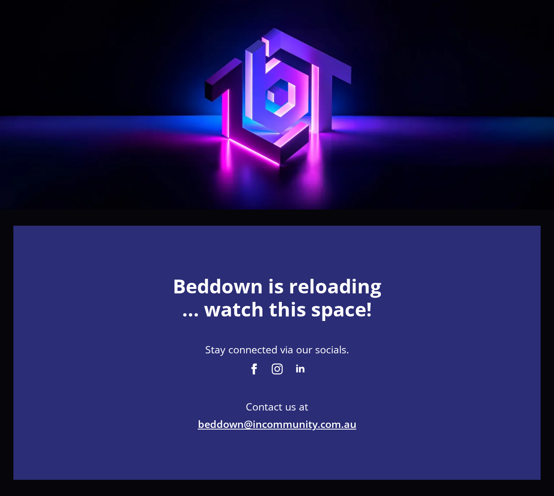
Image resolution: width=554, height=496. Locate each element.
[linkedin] (300, 369)
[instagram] (277, 369)
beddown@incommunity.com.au (277, 424)
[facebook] (254, 369)
